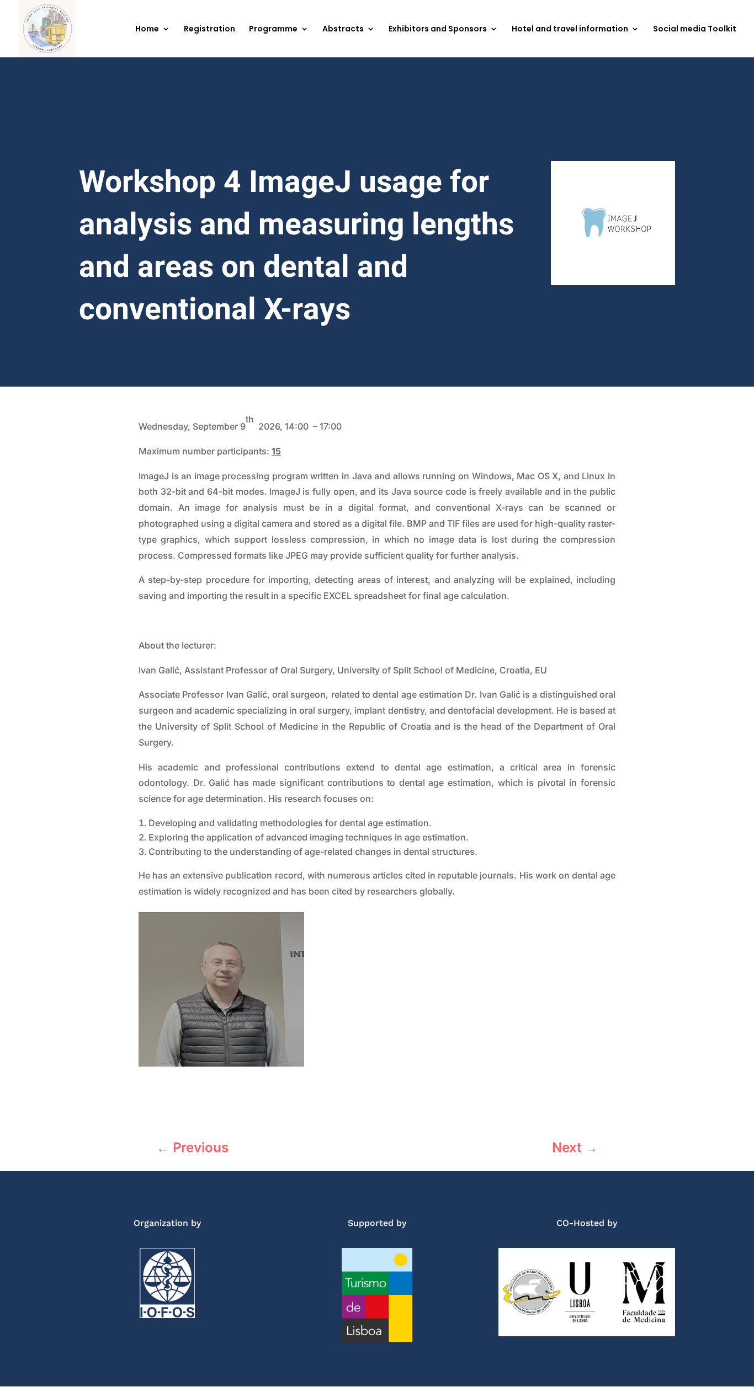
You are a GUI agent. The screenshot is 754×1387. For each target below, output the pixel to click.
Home (147, 29)
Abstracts (343, 29)
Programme (273, 29)
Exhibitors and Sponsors (438, 29)
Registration (209, 29)
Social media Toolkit (694, 29)
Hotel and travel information (570, 29)
